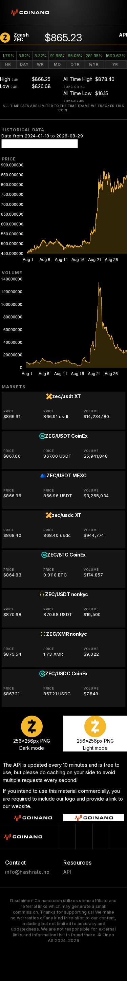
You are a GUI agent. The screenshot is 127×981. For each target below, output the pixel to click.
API (123, 35)
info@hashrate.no (27, 872)
